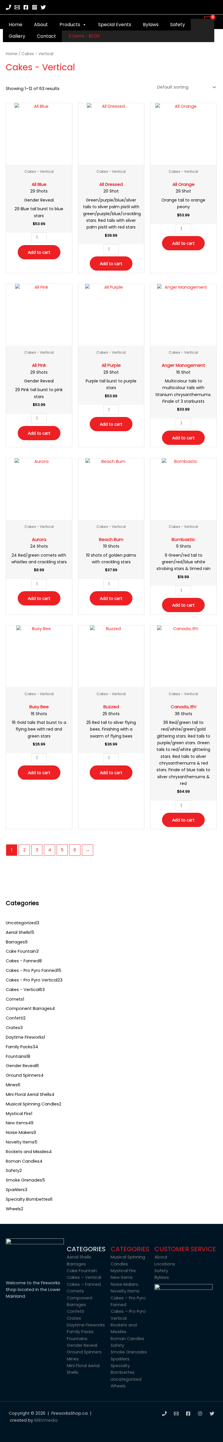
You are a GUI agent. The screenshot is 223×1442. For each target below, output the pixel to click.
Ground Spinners (84, 1352)
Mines (73, 1359)
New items (122, 1277)
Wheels (118, 1386)
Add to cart (39, 252)
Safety (177, 24)
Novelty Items (125, 1291)
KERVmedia (45, 1420)
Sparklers (120, 1359)
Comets (75, 1291)
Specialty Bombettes (122, 1369)
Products (70, 24)
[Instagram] (34, 7)
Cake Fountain (82, 1271)
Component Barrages (80, 1301)
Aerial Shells (79, 1257)
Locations (164, 1264)
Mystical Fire (123, 1271)
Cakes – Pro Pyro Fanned (128, 1301)
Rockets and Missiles (124, 1328)
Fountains (77, 1339)
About (41, 24)
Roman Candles (127, 1339)
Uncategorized (126, 1379)
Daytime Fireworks (86, 1325)
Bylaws (151, 24)
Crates (74, 1318)
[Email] (17, 7)
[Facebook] (25, 7)
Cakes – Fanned (84, 1284)
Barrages (76, 1264)
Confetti (75, 1311)
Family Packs (80, 1332)
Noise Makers (124, 1284)
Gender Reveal (82, 1345)
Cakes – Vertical (84, 1277)
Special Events (114, 24)
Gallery (17, 36)
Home (15, 24)
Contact (46, 36)
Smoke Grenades (129, 1352)
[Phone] (8, 7)
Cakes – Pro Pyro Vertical (128, 1314)
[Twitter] (43, 7)
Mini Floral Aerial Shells (83, 1369)
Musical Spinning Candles (128, 1260)
